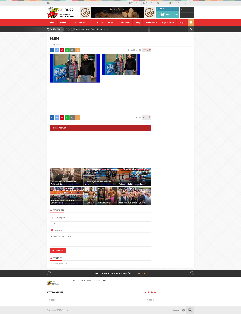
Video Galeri (135, 3)
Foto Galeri (149, 3)
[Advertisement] (100, 100)
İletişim (189, 3)
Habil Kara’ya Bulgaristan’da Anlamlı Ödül (120, 273)
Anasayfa (53, 44)
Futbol (52, 22)
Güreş (137, 22)
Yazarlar (162, 3)
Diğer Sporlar (79, 22)
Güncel (100, 22)
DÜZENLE (52, 300)
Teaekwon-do (151, 22)
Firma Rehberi (176, 3)
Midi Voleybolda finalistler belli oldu (92, 29)
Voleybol (111, 22)
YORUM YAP (58, 251)
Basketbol (64, 22)
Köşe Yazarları (168, 22)
